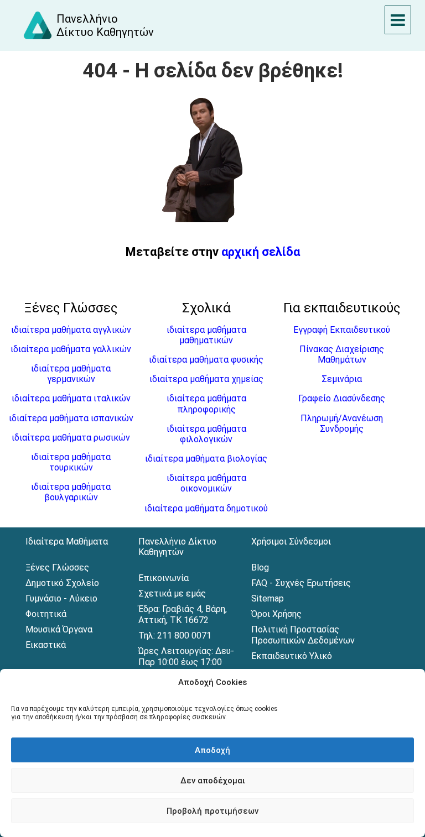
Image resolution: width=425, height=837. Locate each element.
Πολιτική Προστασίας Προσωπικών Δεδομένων (303, 635)
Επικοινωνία (163, 578)
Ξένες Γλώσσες (57, 567)
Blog (260, 567)
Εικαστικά (45, 645)
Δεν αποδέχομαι (212, 781)
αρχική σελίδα (260, 252)
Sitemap (267, 598)
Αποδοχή (212, 750)
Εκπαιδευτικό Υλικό (291, 656)
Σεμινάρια (342, 379)
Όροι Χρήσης (276, 614)
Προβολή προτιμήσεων (212, 811)
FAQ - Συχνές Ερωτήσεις (301, 583)
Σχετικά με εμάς (172, 593)
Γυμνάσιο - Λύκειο (61, 598)
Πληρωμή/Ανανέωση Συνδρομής (341, 423)
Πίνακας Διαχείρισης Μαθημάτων (341, 354)
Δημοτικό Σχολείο (62, 583)
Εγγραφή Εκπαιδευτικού (341, 330)
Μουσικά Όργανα (58, 629)
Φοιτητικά (45, 614)
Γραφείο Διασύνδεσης (341, 398)
